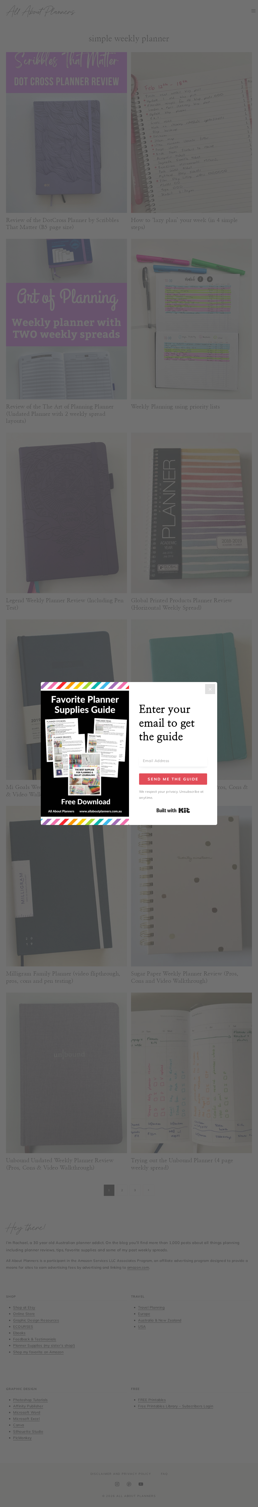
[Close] (210, 689)
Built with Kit (173, 810)
